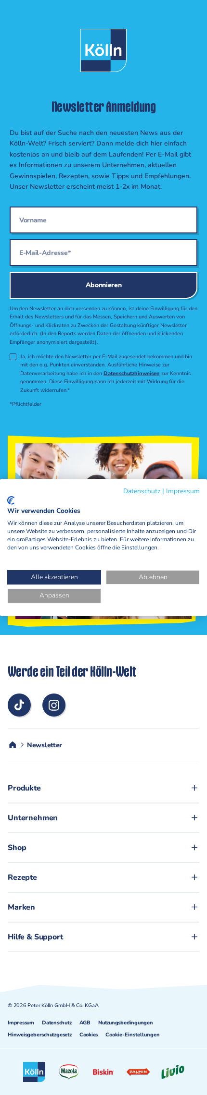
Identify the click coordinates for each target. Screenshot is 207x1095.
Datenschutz (57, 1022)
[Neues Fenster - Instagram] (53, 705)
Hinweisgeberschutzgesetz (40, 1034)
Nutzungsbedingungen (125, 1022)
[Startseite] (12, 745)
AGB (85, 1022)
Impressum (21, 1022)
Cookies (88, 1034)
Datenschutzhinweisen (132, 373)
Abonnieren (104, 285)
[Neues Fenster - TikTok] (19, 705)
